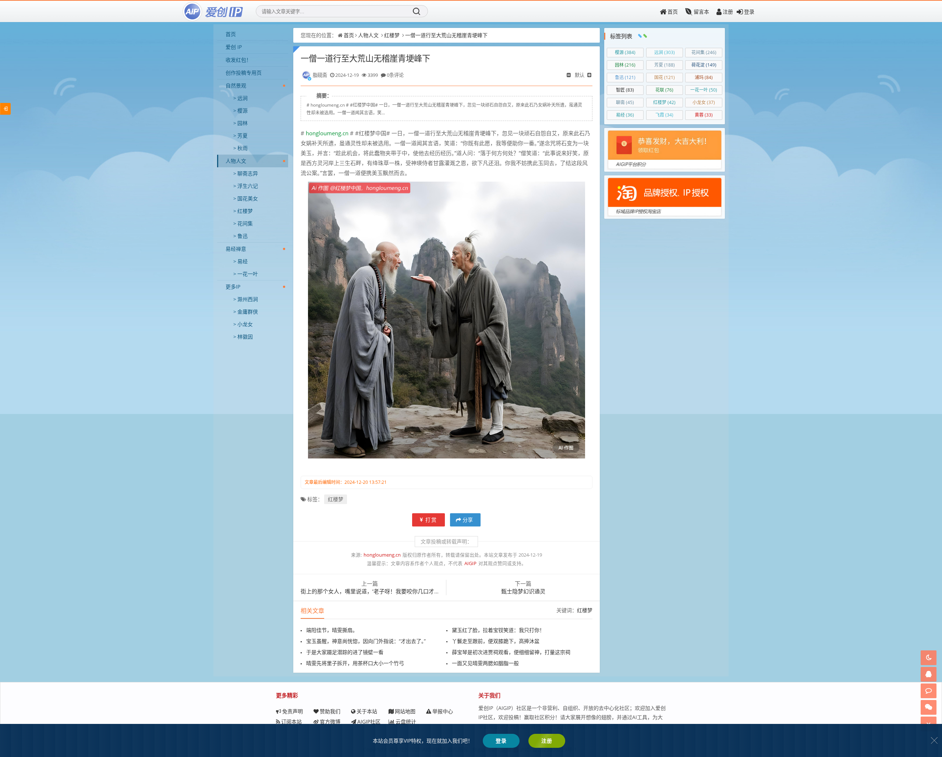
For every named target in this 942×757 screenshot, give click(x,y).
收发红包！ (238, 59)
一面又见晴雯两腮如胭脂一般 (485, 663)
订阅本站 (291, 721)
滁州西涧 (247, 299)
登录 (749, 11)
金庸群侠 (247, 311)
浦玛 (704, 77)
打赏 (431, 519)
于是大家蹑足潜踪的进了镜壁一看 (344, 652)
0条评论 (395, 75)
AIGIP (470, 563)
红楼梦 (245, 210)
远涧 (242, 97)
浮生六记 (247, 185)
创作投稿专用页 (244, 72)
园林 (242, 122)
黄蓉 (704, 115)
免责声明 (292, 711)
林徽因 (245, 336)
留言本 (701, 11)
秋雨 (242, 147)
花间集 (245, 223)
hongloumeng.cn (326, 133)
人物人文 (236, 160)
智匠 (625, 90)
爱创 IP (234, 46)
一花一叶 (247, 273)
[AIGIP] (213, 11)
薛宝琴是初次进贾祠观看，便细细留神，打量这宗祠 (511, 652)
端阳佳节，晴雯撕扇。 (332, 629)
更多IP (233, 286)
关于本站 (367, 711)
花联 (664, 90)
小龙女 (245, 324)
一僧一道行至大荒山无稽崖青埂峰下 (446, 35)
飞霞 (664, 115)
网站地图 (405, 711)
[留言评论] (928, 690)
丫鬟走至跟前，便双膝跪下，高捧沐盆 (495, 641)
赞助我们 (330, 711)
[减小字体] (569, 75)
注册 (728, 11)
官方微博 (330, 721)
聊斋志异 (247, 173)
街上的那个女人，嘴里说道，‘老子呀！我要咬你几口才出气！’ (376, 591)
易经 (242, 261)
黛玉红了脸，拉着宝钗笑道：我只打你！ (498, 629)
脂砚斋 (320, 75)
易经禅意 (236, 248)
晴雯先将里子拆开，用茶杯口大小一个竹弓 (355, 663)
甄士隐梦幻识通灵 (523, 591)
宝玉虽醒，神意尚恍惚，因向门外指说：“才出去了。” (366, 641)
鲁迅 (242, 235)
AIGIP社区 (368, 721)
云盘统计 (406, 721)
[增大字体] (589, 75)
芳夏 (242, 135)
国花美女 (247, 198)
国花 (664, 77)
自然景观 (236, 85)
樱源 (242, 110)
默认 (579, 75)
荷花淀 (703, 65)
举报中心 (442, 711)
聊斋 (625, 102)
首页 (672, 11)
